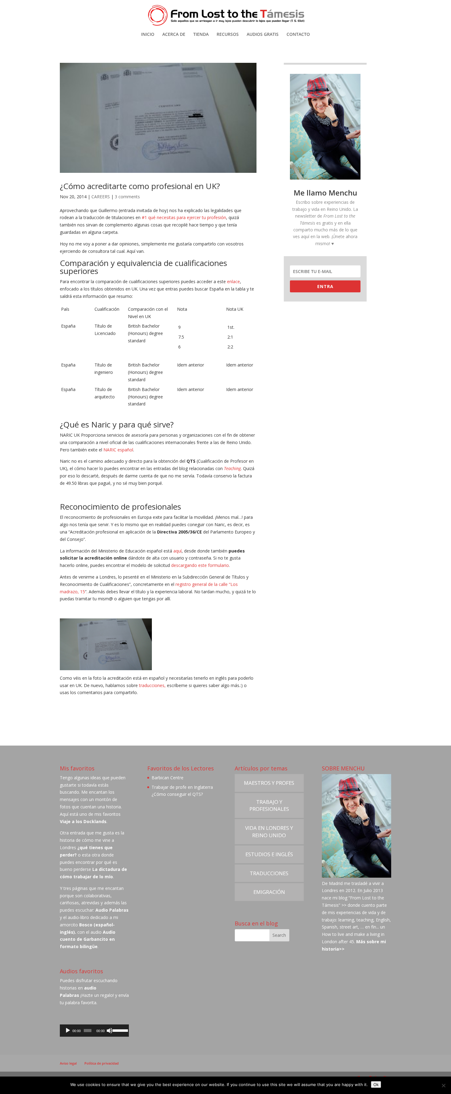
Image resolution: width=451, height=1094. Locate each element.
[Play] (68, 1031)
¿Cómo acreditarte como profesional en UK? (140, 186)
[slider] (119, 1029)
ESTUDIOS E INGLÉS (269, 854)
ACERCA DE (173, 34)
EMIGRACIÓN (269, 891)
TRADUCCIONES (269, 873)
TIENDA (201, 34)
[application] (94, 1030)
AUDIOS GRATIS (263, 34)
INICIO (147, 34)
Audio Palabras (112, 910)
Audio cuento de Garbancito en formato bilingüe (87, 939)
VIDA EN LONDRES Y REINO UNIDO (269, 831)
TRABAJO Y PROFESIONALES (269, 805)
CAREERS (100, 196)
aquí (177, 551)
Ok (376, 1084)
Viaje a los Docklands (83, 821)
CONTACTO (298, 34)
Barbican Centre (167, 778)
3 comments (127, 196)
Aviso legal (68, 1063)
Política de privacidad (101, 1063)
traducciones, (153, 685)
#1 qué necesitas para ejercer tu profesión (184, 217)
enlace (233, 281)
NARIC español (118, 450)
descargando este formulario (200, 565)
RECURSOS (228, 34)
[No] (443, 1085)
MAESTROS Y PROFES (269, 782)
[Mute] (109, 1031)
